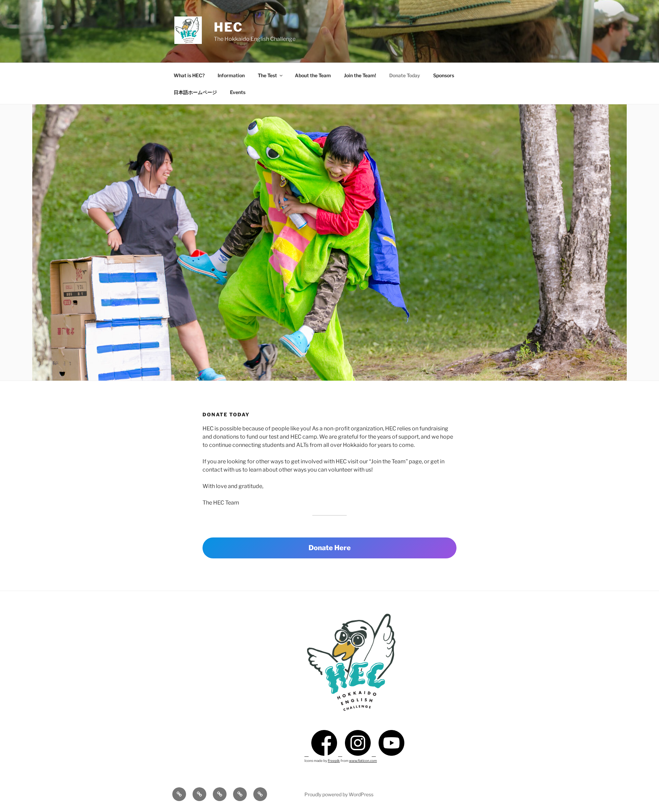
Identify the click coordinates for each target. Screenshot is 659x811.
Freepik (334, 760)
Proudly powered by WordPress (338, 794)
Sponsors (443, 75)
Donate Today (404, 75)
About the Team (313, 75)
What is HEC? (189, 75)
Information (231, 75)
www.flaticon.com (363, 760)
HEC (228, 27)
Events (237, 92)
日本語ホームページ (195, 92)
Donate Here (330, 548)
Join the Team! (360, 75)
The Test (267, 75)
